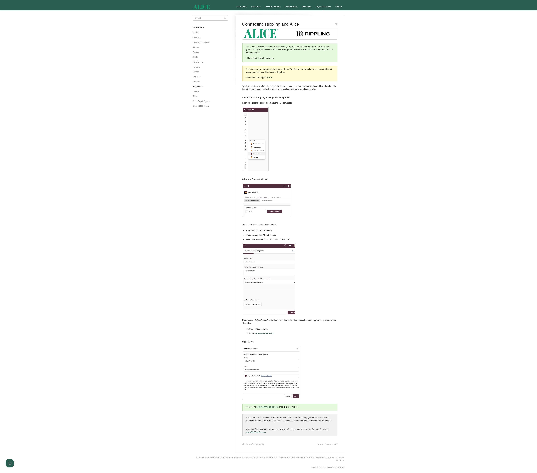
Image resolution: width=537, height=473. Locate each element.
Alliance (196, 47)
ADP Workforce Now (201, 42)
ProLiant (196, 81)
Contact (338, 6)
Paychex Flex (198, 62)
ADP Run (197, 37)
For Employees (291, 6)
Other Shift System (201, 106)
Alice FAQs (255, 6)
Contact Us (260, 444)
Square (196, 91)
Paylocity (197, 76)
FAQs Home (241, 6)
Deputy (196, 52)
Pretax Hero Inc (318, 467)
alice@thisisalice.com (264, 333)
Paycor (196, 71)
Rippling (197, 86)
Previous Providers (272, 6)
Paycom (196, 66)
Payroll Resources (323, 6)
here (270, 77)
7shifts (195, 32)
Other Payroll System (201, 101)
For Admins (306, 6)
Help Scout (340, 467)
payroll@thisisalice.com (268, 406)
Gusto (195, 57)
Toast (195, 96)
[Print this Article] (336, 24)
